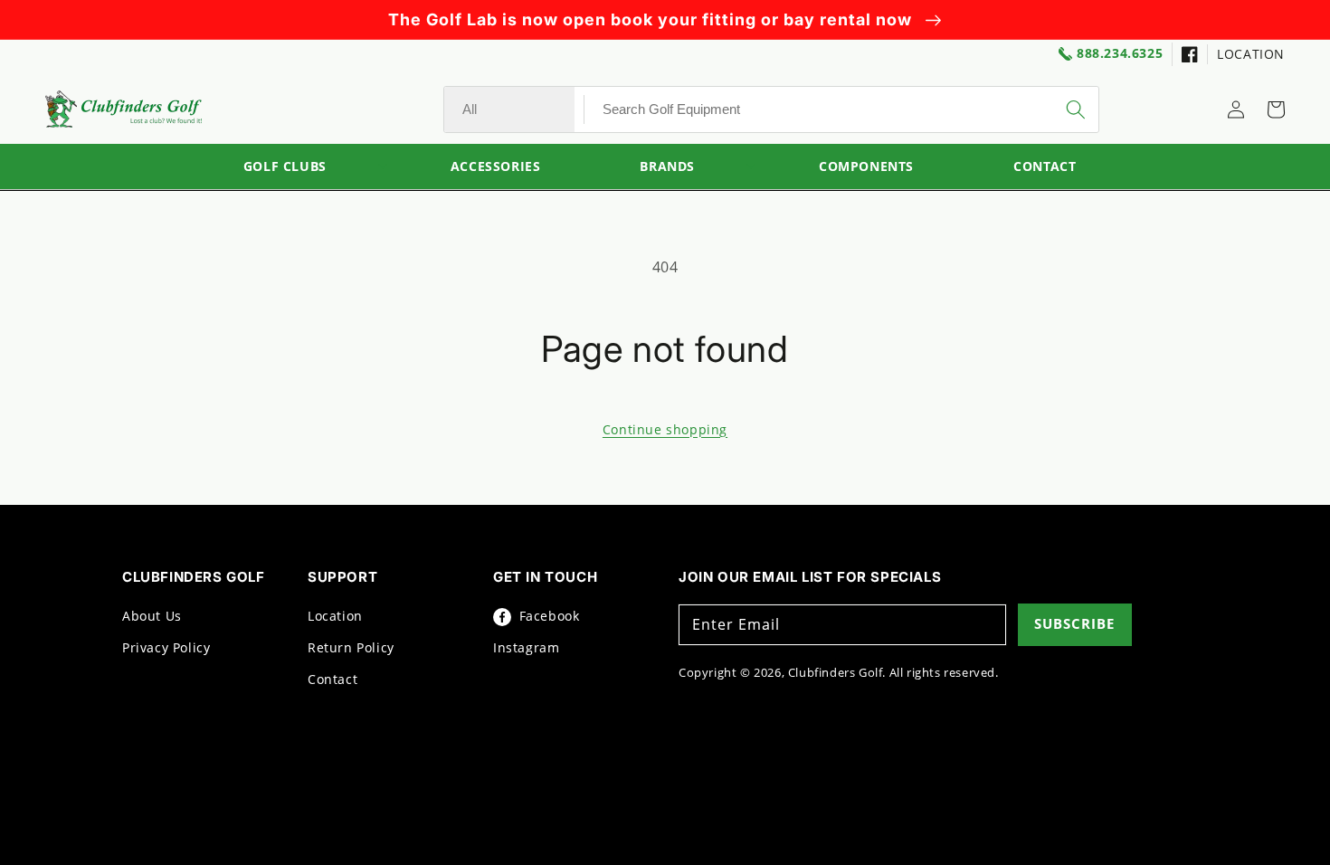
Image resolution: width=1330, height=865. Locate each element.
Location (335, 615)
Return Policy (351, 647)
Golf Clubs (285, 167)
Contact (332, 679)
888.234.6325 (1120, 53)
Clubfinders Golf (835, 672)
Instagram (526, 647)
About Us (152, 615)
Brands (667, 167)
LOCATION (1251, 53)
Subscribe (1074, 623)
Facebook (547, 615)
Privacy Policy (166, 647)
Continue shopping (665, 429)
